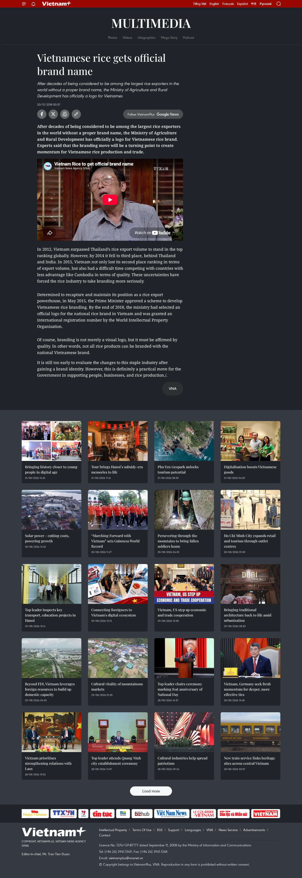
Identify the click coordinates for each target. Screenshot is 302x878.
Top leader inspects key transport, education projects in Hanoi (50, 615)
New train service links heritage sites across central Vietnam (249, 761)
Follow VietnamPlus (141, 114)
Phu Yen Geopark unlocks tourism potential (178, 469)
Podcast (188, 37)
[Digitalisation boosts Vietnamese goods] (250, 441)
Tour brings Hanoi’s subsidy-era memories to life (117, 469)
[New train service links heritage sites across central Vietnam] (250, 732)
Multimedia (151, 22)
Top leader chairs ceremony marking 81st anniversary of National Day (180, 689)
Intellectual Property (113, 830)
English (214, 4)
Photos (112, 37)
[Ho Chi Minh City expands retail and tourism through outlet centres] (250, 510)
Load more (151, 790)
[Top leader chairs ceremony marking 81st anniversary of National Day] (184, 658)
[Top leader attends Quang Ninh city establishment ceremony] (118, 732)
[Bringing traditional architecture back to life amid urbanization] (250, 584)
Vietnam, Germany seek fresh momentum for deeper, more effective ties (247, 689)
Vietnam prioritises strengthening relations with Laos (48, 763)
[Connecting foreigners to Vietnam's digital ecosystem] (118, 584)
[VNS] (172, 813)
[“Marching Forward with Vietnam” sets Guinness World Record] (118, 510)
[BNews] (123, 813)
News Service (228, 830)
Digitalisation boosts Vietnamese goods (250, 469)
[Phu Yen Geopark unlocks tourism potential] (184, 441)
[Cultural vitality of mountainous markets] (118, 658)
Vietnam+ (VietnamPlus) (56, 3)
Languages (193, 830)
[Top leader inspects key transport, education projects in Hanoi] (51, 584)
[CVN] (203, 813)
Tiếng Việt (199, 4)
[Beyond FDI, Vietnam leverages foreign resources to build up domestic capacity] (51, 658)
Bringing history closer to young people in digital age (51, 469)
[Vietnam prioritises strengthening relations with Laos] (51, 732)
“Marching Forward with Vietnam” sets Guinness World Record (115, 541)
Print (64, 114)
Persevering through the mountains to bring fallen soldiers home (178, 541)
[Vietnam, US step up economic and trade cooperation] (184, 584)
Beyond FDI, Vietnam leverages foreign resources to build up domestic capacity (50, 689)
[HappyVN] (35, 813)
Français (228, 4)
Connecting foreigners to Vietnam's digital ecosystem (113, 612)
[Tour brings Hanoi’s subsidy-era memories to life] (118, 441)
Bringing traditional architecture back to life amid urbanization (247, 615)
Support (173, 830)
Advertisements (254, 830)
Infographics (146, 37)
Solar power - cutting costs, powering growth (47, 538)
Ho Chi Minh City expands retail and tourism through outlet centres (250, 541)
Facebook (41, 114)
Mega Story (169, 37)
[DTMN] (234, 813)
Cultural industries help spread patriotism (182, 761)
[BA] (265, 813)
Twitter (53, 114)
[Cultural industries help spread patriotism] (184, 732)
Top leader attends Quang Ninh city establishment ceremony (116, 761)
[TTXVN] (63, 813)
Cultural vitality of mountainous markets (117, 686)
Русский (265, 4)
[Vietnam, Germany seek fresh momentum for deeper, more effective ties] (250, 658)
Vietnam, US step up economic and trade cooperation (182, 612)
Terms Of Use (141, 830)
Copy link (76, 114)
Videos (127, 37)
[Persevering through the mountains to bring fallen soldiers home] (184, 510)
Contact (104, 835)
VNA (209, 830)
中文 (253, 3)
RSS (159, 830)
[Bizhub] (142, 813)
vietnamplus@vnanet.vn (126, 858)
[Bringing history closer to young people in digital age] (51, 441)
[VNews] (83, 813)
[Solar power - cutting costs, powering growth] (51, 510)
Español (242, 4)
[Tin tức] (102, 813)
